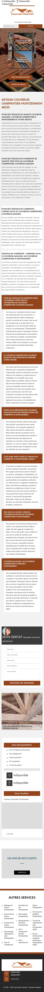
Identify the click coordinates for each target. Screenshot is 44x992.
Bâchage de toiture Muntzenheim (9, 908)
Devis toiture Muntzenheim (23, 915)
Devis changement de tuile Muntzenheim (23, 933)
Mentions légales (35, 987)
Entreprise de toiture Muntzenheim (9, 925)
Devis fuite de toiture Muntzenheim (9, 916)
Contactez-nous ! (18, 84)
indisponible (9, 1)
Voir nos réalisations (20, 77)
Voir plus (22, 873)
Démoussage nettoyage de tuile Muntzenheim (9, 935)
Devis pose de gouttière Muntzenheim (37, 914)
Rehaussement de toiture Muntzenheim (23, 923)
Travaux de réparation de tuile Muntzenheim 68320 (37, 925)
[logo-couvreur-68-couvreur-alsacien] (22, 12)
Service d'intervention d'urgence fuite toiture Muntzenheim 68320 (37, 939)
